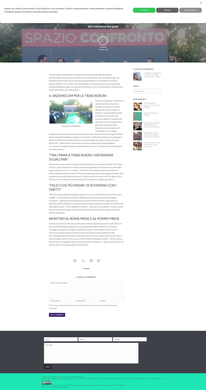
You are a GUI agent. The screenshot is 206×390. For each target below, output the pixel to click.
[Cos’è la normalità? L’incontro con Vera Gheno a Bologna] (137, 106)
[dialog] (103, 11)
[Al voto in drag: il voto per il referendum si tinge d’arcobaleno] (137, 146)
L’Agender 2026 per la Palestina (151, 114)
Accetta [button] (144, 10)
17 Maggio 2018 (103, 49)
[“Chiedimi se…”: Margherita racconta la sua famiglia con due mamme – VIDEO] (137, 76)
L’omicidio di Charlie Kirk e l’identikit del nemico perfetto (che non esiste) (152, 125)
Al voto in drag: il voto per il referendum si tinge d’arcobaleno (152, 144)
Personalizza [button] (190, 10)
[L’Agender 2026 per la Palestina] (137, 116)
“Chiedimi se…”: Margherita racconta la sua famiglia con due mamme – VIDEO (152, 75)
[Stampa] (74, 260)
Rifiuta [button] (167, 10)
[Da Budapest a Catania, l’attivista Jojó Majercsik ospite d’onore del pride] (137, 136)
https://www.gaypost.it (61, 387)
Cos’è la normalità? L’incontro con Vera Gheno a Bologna (152, 105)
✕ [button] (201, 3)
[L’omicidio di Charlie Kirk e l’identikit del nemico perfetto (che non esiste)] (137, 126)
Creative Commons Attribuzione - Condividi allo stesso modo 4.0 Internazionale (100, 385)
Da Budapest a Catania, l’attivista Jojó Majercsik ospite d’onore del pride (151, 135)
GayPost (104, 47)
